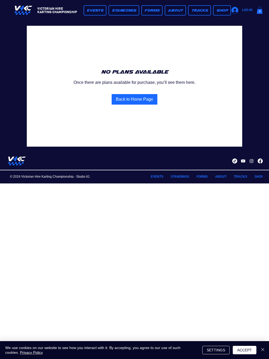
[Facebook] (260, 160)
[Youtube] (243, 160)
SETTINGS (216, 350)
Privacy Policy (31, 352)
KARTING (44, 11)
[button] (123, 10)
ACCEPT (244, 350)
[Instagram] (251, 160)
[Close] (263, 350)
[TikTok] (234, 160)
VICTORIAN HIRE (50, 8)
